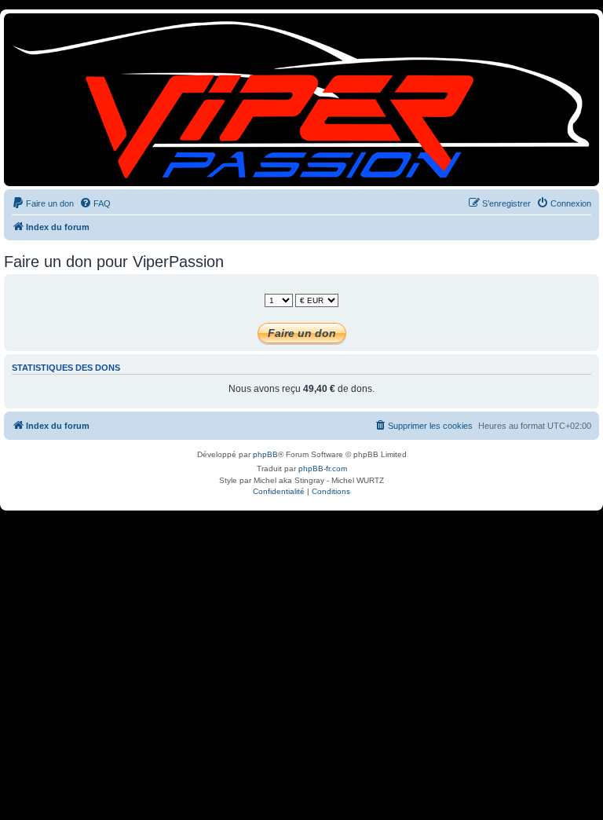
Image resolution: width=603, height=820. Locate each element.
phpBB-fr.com (322, 468)
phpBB (265, 454)
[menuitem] (43, 203)
